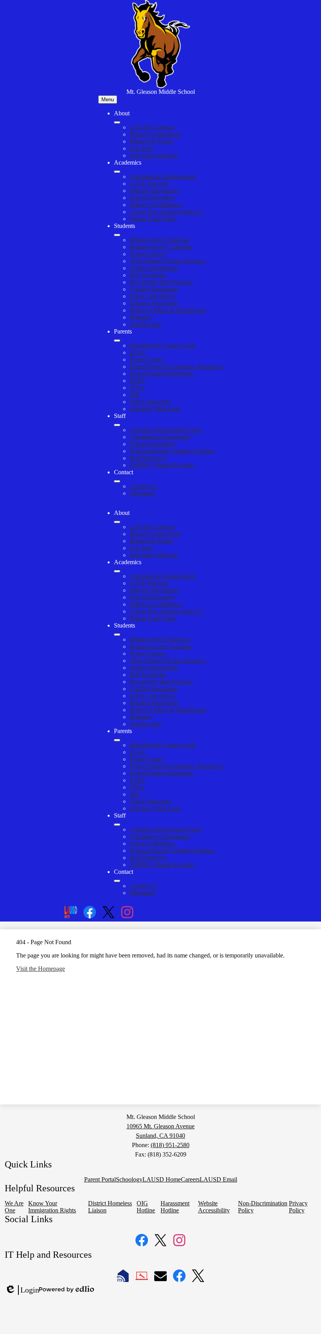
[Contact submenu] (117, 481)
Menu (107, 99)
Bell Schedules (148, 275)
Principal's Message (154, 155)
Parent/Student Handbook (161, 373)
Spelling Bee (145, 324)
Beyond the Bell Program (161, 282)
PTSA (137, 380)
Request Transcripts (154, 303)
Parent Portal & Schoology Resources (176, 366)
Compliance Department (160, 437)
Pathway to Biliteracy (156, 204)
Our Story (142, 148)
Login (22, 1290)
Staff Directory (148, 458)
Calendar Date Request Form (166, 430)
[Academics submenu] (117, 171)
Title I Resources (150, 401)
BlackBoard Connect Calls (163, 345)
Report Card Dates (153, 218)
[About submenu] (117, 122)
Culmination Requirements (163, 176)
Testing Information (154, 268)
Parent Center (146, 359)
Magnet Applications (155, 134)
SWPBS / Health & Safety (162, 465)
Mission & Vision (151, 141)
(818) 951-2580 (170, 1145)
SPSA (137, 387)
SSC (135, 394)
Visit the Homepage (40, 968)
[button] (117, 522)
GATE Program (149, 183)
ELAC (138, 352)
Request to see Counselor (161, 247)
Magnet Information (154, 190)
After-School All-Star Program (167, 261)
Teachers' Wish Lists (155, 408)
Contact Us (143, 486)
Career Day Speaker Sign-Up (166, 211)
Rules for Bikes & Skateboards (168, 310)
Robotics (140, 317)
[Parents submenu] (117, 340)
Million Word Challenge (159, 240)
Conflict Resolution (154, 289)
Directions (142, 493)
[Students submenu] (117, 235)
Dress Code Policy (153, 296)
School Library (148, 254)
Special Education (152, 197)
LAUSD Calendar (152, 127)
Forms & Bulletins (152, 444)
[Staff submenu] (117, 425)
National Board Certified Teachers (172, 451)
